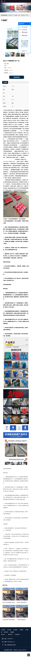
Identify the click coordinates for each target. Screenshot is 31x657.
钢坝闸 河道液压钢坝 (21, 602)
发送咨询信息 (17, 77)
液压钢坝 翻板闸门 (22, 619)
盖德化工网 (10, 634)
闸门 (20, 15)
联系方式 (6, 632)
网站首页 (10, 15)
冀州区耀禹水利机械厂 (8, 649)
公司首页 (3, 629)
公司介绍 (9, 629)
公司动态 (15, 629)
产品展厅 (16, 15)
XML (25, 649)
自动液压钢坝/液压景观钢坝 (9, 619)
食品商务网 (17, 634)
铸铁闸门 (23, 15)
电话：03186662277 (8, 638)
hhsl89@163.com (11, 641)
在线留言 (12, 632)
